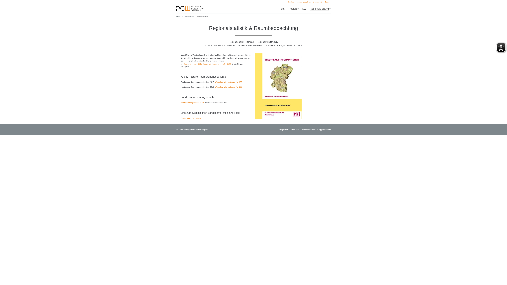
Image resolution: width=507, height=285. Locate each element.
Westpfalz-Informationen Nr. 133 (228, 87)
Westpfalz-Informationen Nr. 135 (228, 82)
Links (327, 2)
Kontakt (291, 2)
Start (284, 8)
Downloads (307, 2)
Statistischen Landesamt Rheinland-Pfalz (216, 112)
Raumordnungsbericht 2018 (192, 102)
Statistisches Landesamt (191, 118)
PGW (303, 8)
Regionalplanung (319, 8)
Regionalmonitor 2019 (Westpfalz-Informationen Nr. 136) (207, 64)
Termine (299, 2)
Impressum (326, 130)
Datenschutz (295, 130)
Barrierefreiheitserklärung (311, 130)
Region (293, 8)
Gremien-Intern (318, 2)
